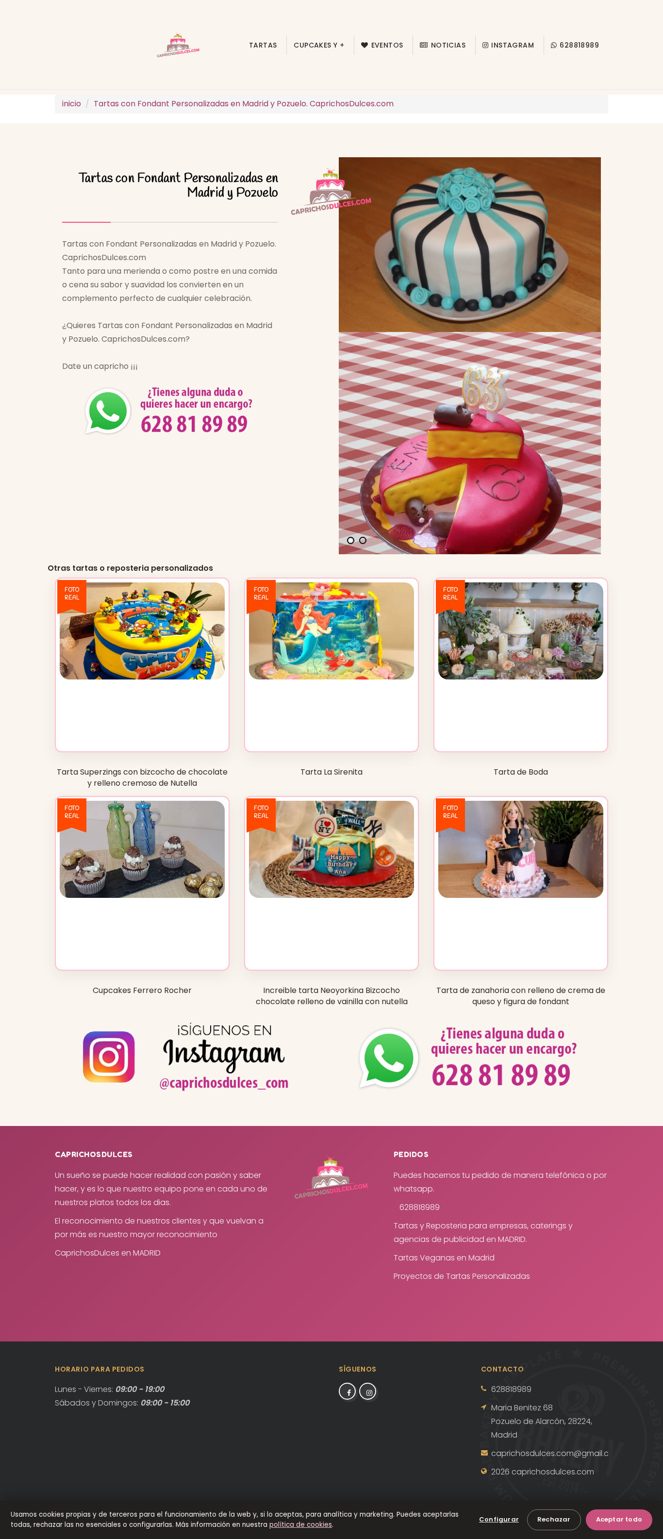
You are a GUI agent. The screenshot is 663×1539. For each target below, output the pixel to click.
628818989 (579, 45)
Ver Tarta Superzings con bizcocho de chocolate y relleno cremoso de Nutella (142, 721)
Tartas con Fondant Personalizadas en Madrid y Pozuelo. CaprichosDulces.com (244, 103)
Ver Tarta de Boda (520, 729)
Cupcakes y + (319, 45)
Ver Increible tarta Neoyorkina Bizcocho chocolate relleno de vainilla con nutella (331, 939)
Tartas (263, 45)
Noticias (448, 45)
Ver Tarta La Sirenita (331, 729)
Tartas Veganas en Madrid (444, 1257)
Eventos (387, 45)
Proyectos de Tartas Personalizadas (462, 1276)
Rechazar (554, 1519)
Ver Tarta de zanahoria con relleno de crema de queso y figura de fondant (520, 944)
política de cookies (300, 1524)
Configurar (499, 1519)
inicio (71, 103)
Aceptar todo (619, 1519)
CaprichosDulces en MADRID (108, 1252)
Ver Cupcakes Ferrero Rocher (142, 948)
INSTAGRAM (512, 45)
